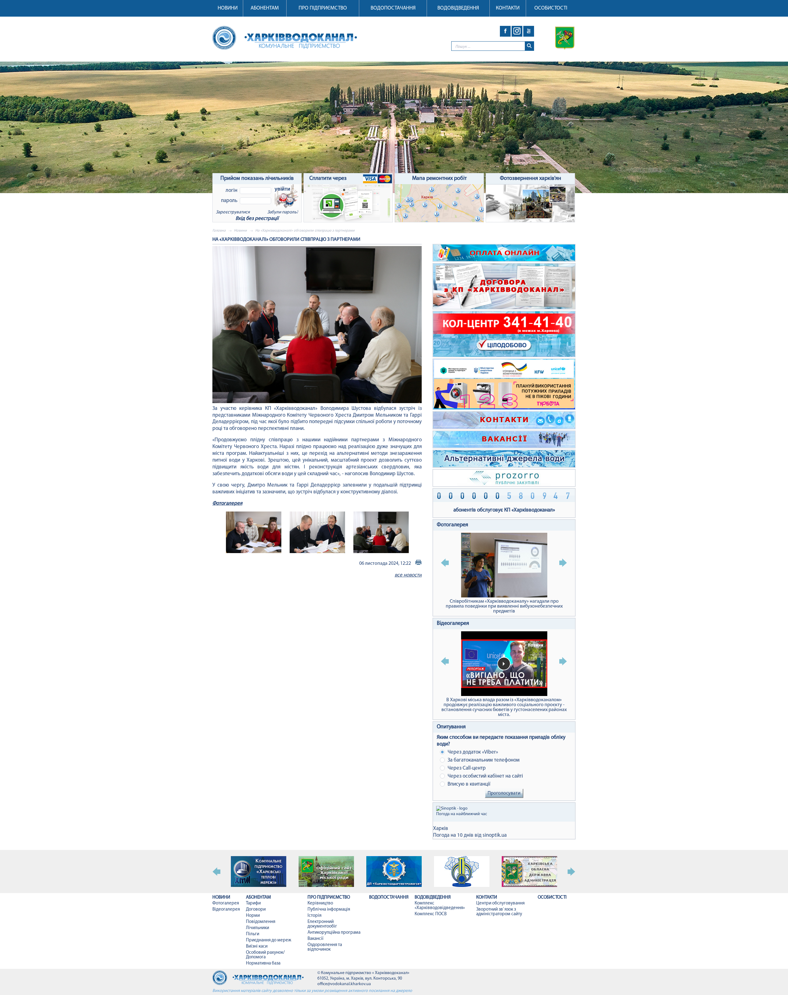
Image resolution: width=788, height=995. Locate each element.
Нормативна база (263, 963)
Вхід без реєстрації (257, 218)
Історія (314, 915)
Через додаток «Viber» (472, 752)
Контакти (508, 8)
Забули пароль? (282, 212)
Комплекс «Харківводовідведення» (440, 905)
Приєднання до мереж (268, 940)
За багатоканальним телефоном (483, 760)
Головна (219, 231)
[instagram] (517, 31)
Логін (231, 190)
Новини (228, 8)
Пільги (252, 934)
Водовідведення (458, 8)
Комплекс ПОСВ (431, 914)
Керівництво (320, 903)
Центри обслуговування (500, 903)
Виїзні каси (256, 946)
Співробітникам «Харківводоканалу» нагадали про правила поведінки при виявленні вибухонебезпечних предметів (504, 606)
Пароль (229, 200)
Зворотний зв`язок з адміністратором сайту (499, 911)
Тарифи (253, 903)
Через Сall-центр (466, 768)
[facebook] (505, 31)
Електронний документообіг (322, 924)
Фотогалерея (227, 503)
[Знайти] (529, 46)
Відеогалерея (453, 623)
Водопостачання (393, 8)
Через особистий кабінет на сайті (484, 776)
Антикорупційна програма (334, 932)
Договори (256, 909)
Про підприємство (323, 8)
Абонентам (265, 8)
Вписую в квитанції (468, 784)
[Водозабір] (394, 127)
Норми (253, 915)
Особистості (550, 8)
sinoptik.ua (495, 835)
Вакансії (316, 938)
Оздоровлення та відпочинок (325, 947)
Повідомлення (260, 922)
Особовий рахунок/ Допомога (265, 955)
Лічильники (257, 928)
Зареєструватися (233, 212)
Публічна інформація (329, 909)
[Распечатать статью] (418, 563)
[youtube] (528, 31)
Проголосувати (504, 793)
